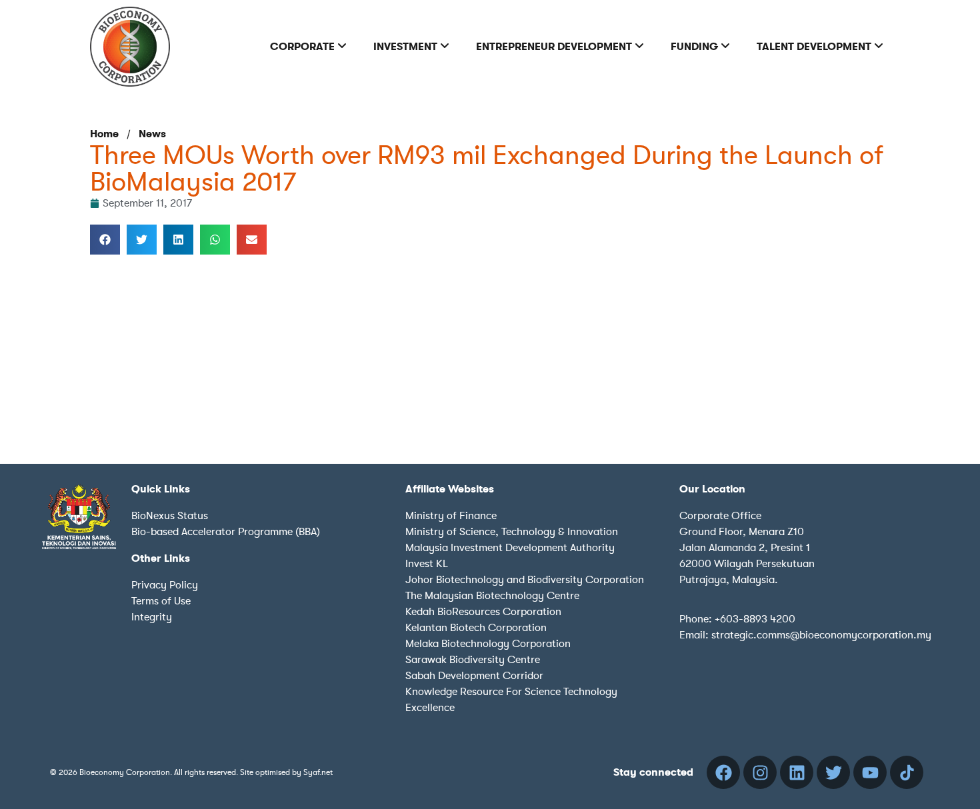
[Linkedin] (796, 772)
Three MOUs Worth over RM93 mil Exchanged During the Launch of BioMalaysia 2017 (486, 168)
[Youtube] (870, 772)
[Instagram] (760, 772)
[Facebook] (723, 772)
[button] (105, 240)
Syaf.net (318, 772)
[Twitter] (833, 772)
